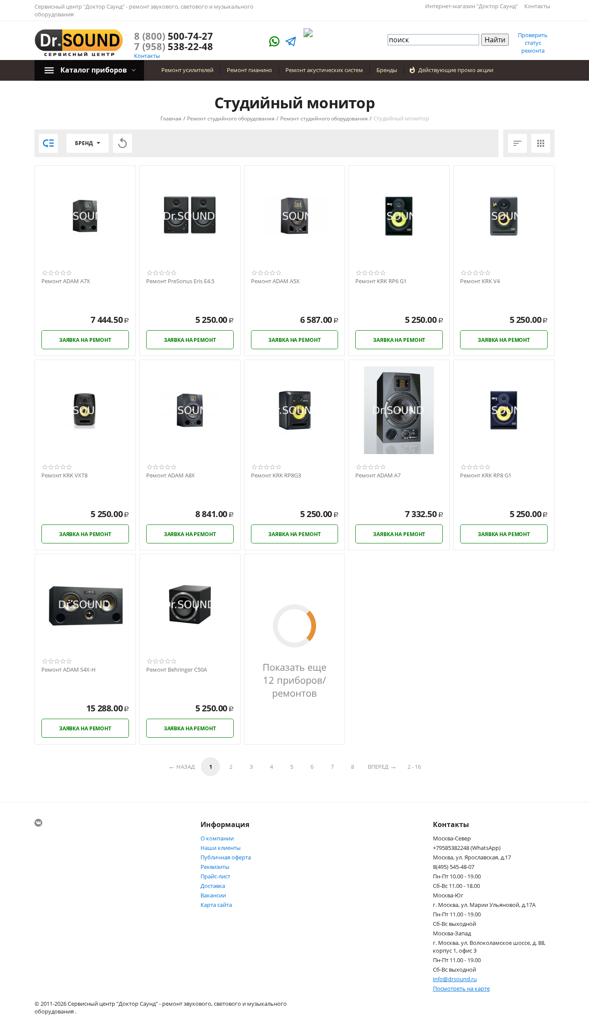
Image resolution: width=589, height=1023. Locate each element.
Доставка (213, 886)
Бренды (386, 70)
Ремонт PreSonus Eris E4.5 (180, 281)
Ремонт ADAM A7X (65, 281)
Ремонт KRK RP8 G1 (485, 475)
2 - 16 (414, 766)
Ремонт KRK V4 (480, 281)
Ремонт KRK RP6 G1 (381, 281)
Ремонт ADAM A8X (170, 475)
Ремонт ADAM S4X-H (68, 669)
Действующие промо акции (455, 70)
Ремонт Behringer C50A (176, 669)
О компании (217, 838)
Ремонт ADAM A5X (275, 281)
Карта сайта (216, 905)
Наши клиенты (221, 848)
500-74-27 (173, 35)
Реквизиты (215, 867)
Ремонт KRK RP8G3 (276, 475)
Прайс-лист (215, 876)
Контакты (537, 6)
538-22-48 (173, 46)
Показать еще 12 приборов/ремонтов (294, 679)
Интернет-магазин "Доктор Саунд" (471, 6)
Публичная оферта (226, 857)
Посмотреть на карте (461, 988)
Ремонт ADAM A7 (378, 475)
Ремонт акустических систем (324, 70)
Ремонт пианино (249, 70)
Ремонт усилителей (187, 70)
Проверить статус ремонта (533, 42)
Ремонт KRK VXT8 (64, 475)
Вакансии (213, 895)
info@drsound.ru (455, 979)
